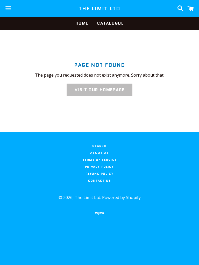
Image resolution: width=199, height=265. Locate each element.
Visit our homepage (100, 90)
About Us (99, 152)
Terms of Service (99, 159)
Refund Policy (100, 173)
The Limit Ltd (99, 8)
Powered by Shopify (121, 197)
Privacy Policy (99, 166)
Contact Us (99, 180)
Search (99, 146)
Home (81, 23)
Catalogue (110, 23)
